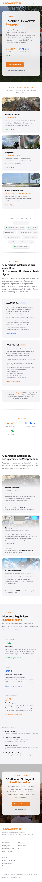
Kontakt (20, 848)
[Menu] (38, 3)
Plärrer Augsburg (26, 242)
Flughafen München (30, 237)
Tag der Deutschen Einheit (28, 232)
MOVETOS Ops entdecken (16, 70)
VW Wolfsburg (10, 232)
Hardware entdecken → (13, 381)
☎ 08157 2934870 (21, 809)
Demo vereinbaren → (14, 64)
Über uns (21, 843)
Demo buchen (6, 866)
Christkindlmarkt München (15, 227)
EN (33, 3)
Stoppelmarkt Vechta (21, 246)
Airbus (13, 242)
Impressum (5, 877)
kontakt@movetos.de (8, 860)
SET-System (6, 846)
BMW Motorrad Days (21, 223)
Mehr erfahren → (11, 333)
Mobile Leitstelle (7, 851)
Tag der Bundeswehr (13, 237)
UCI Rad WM (32, 227)
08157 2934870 (7, 863)
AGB (20, 877)
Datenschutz (13, 877)
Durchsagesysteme (8, 848)
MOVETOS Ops (7, 843)
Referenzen (22, 846)
